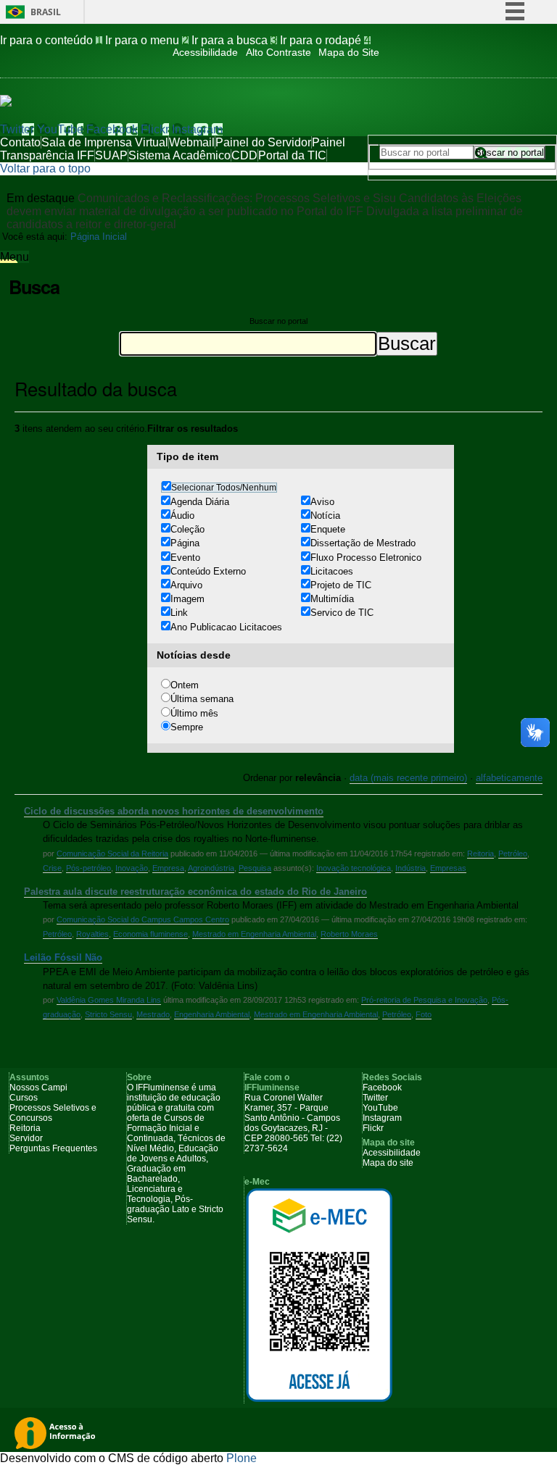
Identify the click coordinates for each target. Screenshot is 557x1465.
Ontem (184, 685)
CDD (244, 155)
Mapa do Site (348, 52)
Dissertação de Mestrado (363, 543)
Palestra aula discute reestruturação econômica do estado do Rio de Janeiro (195, 891)
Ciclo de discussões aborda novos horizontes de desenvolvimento (173, 811)
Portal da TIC (292, 155)
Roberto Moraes (349, 934)
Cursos (23, 1098)
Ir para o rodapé (325, 40)
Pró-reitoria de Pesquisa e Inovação (424, 1000)
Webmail (192, 142)
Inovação (131, 868)
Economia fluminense (150, 934)
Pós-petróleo (88, 868)
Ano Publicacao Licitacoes (226, 627)
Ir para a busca (234, 40)
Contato (20, 142)
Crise (52, 868)
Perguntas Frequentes (53, 1148)
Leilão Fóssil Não (63, 957)
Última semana (202, 698)
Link (179, 612)
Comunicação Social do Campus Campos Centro (143, 919)
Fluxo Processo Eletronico (365, 557)
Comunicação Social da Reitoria (112, 853)
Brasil (45, 12)
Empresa (168, 868)
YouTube (60, 129)
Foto (424, 1014)
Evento (185, 557)
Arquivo (186, 585)
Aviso (322, 501)
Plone (241, 1458)
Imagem (187, 598)
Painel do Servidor (263, 142)
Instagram (197, 129)
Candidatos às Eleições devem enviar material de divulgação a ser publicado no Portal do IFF (264, 204)
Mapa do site (388, 1163)
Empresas (448, 868)
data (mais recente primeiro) (408, 777)
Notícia (325, 515)
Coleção (187, 529)
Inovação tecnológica (353, 868)
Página (184, 543)
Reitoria (480, 853)
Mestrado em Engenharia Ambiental (254, 934)
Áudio (182, 515)
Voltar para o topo (45, 168)
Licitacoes (331, 571)
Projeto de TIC (340, 585)
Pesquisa (255, 868)
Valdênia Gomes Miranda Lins (109, 1000)
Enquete (327, 529)
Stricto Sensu (108, 1014)
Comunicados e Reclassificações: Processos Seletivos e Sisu (237, 198)
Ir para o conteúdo (51, 40)
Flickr (155, 129)
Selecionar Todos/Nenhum (223, 487)
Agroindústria (211, 868)
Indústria (410, 868)
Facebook (112, 129)
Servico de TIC (342, 612)
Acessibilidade (205, 52)
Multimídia (332, 598)
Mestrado (153, 1014)
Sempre (186, 727)
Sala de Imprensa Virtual (104, 142)
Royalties (92, 934)
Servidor (26, 1138)
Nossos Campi (38, 1087)
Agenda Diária (199, 501)
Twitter (17, 129)
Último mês (194, 713)
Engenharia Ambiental (211, 1014)
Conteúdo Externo (208, 571)
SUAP (111, 155)
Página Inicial (98, 236)
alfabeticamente (509, 777)
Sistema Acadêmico (179, 155)
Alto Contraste (278, 52)
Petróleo (512, 853)
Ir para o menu (147, 40)
